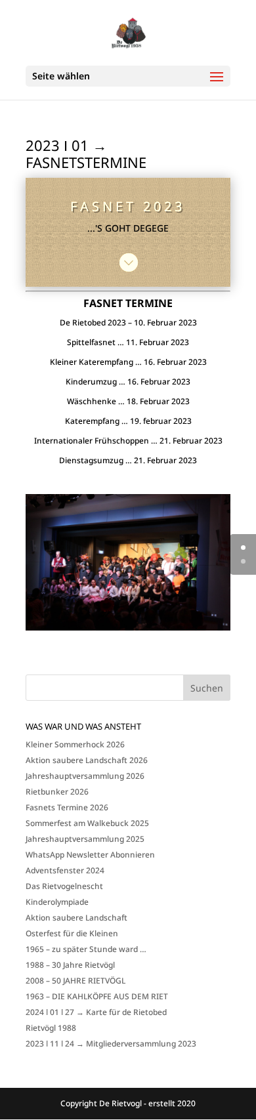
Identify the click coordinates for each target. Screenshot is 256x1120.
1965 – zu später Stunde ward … (86, 949)
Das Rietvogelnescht (64, 886)
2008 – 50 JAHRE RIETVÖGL (75, 980)
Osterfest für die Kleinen (72, 933)
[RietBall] (128, 630)
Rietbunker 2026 (57, 791)
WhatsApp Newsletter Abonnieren (90, 854)
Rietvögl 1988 (51, 1027)
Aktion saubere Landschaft (76, 917)
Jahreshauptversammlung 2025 (85, 838)
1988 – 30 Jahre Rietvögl (70, 964)
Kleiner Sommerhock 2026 (75, 744)
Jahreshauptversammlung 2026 (85, 775)
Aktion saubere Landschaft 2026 (87, 760)
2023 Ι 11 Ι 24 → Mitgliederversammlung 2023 (111, 1043)
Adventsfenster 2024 (65, 870)
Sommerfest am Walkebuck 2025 (87, 823)
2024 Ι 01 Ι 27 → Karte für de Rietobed (96, 1012)
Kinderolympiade (57, 901)
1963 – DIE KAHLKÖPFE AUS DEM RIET (97, 996)
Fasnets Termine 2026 (67, 807)
